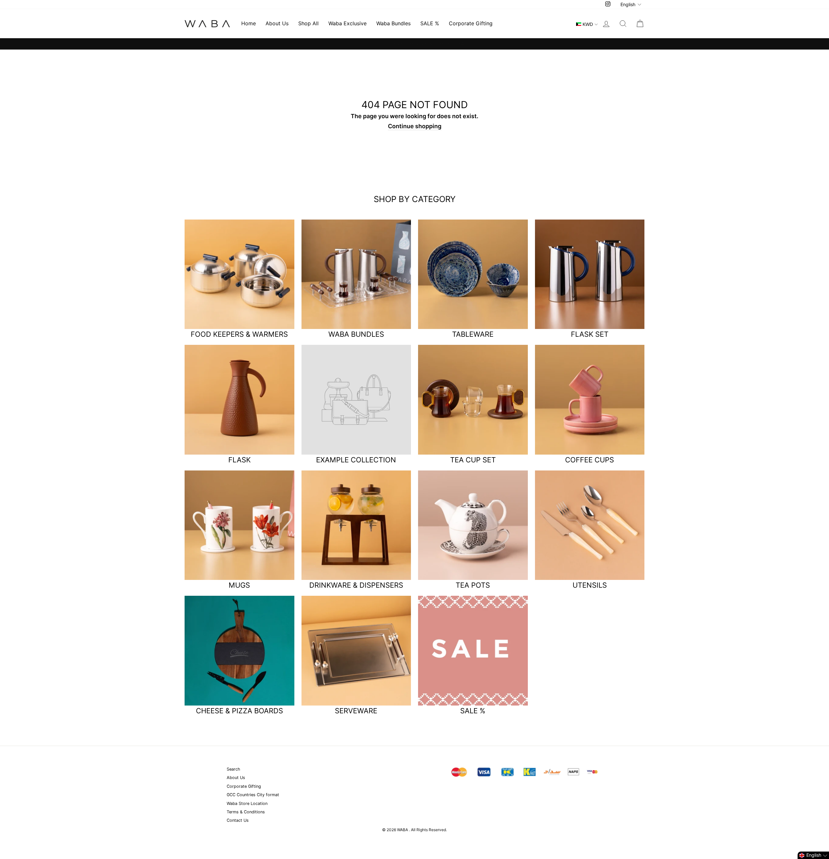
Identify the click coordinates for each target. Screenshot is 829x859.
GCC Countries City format (253, 794)
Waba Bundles (393, 23)
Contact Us (238, 820)
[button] (813, 855)
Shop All (308, 23)
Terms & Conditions (246, 811)
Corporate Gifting (471, 23)
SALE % (429, 23)
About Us (277, 23)
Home (248, 23)
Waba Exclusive (347, 23)
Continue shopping (414, 126)
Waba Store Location (247, 803)
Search (233, 769)
